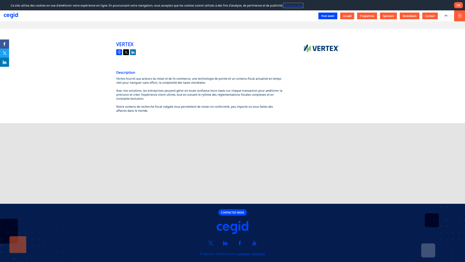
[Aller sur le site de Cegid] (232, 228)
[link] (4, 44)
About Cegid (258, 253)
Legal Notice (243, 253)
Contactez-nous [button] (232, 212)
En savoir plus (293, 5)
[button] (327, 16)
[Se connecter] (459, 15)
